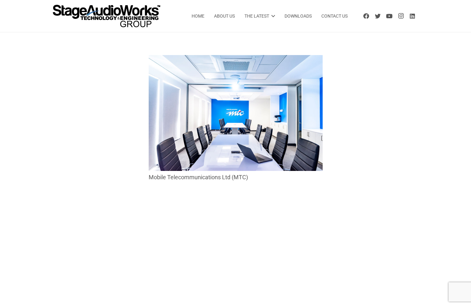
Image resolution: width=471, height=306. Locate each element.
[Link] (106, 16)
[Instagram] (401, 16)
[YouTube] (389, 16)
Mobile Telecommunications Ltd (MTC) (198, 177)
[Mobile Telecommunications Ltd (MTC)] (236, 59)
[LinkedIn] (412, 16)
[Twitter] (378, 16)
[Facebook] (366, 16)
